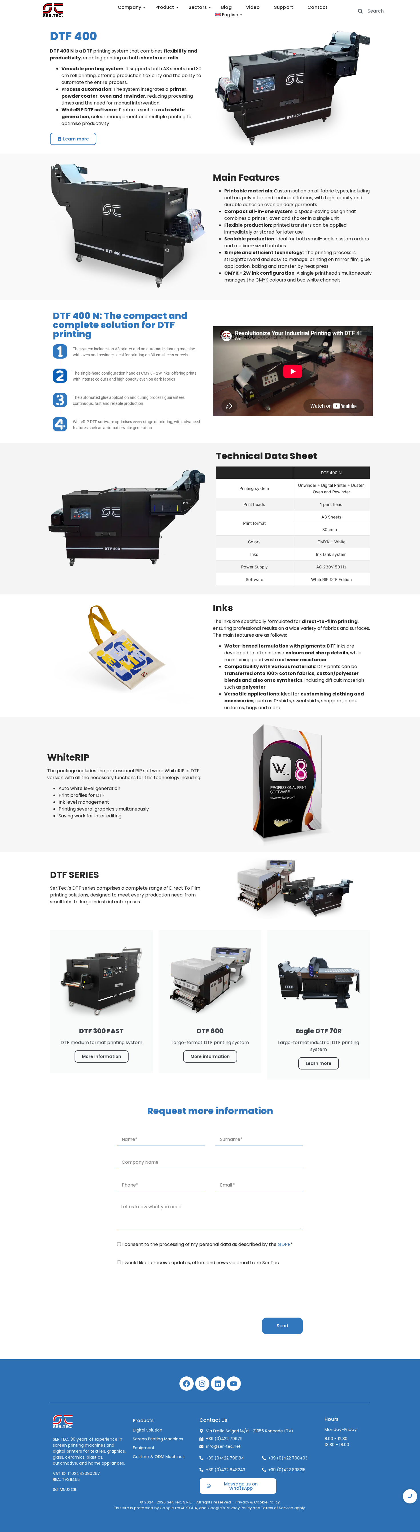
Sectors (198, 7)
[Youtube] (234, 1383)
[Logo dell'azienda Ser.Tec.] (53, 10)
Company (129, 7)
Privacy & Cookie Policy (257, 1502)
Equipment (144, 1448)
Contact (317, 7)
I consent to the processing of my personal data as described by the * (207, 1244)
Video (253, 7)
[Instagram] (202, 1383)
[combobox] (383, 11)
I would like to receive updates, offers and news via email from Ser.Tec (200, 1262)
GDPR (284, 1244)
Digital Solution (147, 1430)
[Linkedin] (218, 1383)
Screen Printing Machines (158, 1439)
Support (283, 7)
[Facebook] (186, 1383)
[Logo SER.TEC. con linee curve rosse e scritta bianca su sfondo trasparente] (63, 1422)
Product (164, 7)
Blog (226, 7)
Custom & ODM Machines (159, 1456)
